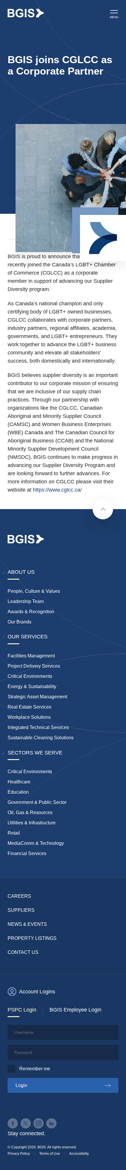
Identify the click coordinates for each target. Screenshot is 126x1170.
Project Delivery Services (34, 666)
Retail (14, 832)
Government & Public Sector (37, 802)
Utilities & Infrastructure (32, 822)
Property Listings (32, 938)
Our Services (27, 637)
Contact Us (23, 952)
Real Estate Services (29, 706)
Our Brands (19, 621)
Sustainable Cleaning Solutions (41, 737)
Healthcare (19, 781)
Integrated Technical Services (38, 727)
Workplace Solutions (29, 717)
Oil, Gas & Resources (30, 812)
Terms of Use (49, 1154)
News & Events (27, 924)
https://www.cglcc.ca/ (57, 490)
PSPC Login (22, 1010)
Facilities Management (31, 655)
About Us (21, 572)
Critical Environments (30, 676)
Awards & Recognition (31, 611)
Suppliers (21, 910)
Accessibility (79, 1154)
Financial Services (27, 853)
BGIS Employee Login (75, 1010)
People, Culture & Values (34, 591)
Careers (19, 896)
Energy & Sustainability (32, 686)
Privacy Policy (19, 1154)
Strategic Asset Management (37, 696)
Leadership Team (26, 601)
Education (18, 792)
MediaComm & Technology (36, 843)
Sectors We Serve (35, 753)
